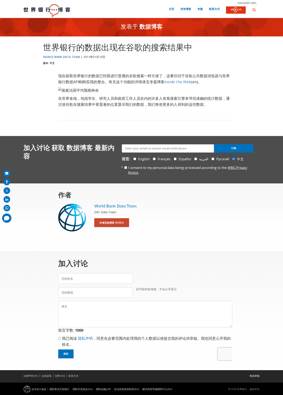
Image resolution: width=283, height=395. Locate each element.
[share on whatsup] (7, 208)
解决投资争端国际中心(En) (157, 389)
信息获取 (47, 376)
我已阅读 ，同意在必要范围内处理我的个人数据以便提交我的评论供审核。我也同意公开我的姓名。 (146, 341)
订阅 (233, 148)
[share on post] (7, 190)
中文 (52, 63)
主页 (171, 9)
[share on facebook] (7, 182)
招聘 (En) (60, 376)
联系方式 (214, 9)
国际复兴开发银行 (59, 389)
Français (164, 159)
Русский (222, 159)
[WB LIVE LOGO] (236, 10)
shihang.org (246, 3)
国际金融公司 (103, 389)
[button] (254, 10)
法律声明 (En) (30, 376)
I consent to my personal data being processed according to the (187, 170)
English (144, 159)
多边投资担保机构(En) (126, 389)
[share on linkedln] (7, 199)
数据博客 (151, 27)
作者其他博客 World (111, 222)
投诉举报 (255, 376)
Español (185, 159)
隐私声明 (85, 338)
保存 (65, 353)
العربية (203, 159)
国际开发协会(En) (83, 389)
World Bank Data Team (61, 56)
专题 (200, 9)
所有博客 (185, 9)
